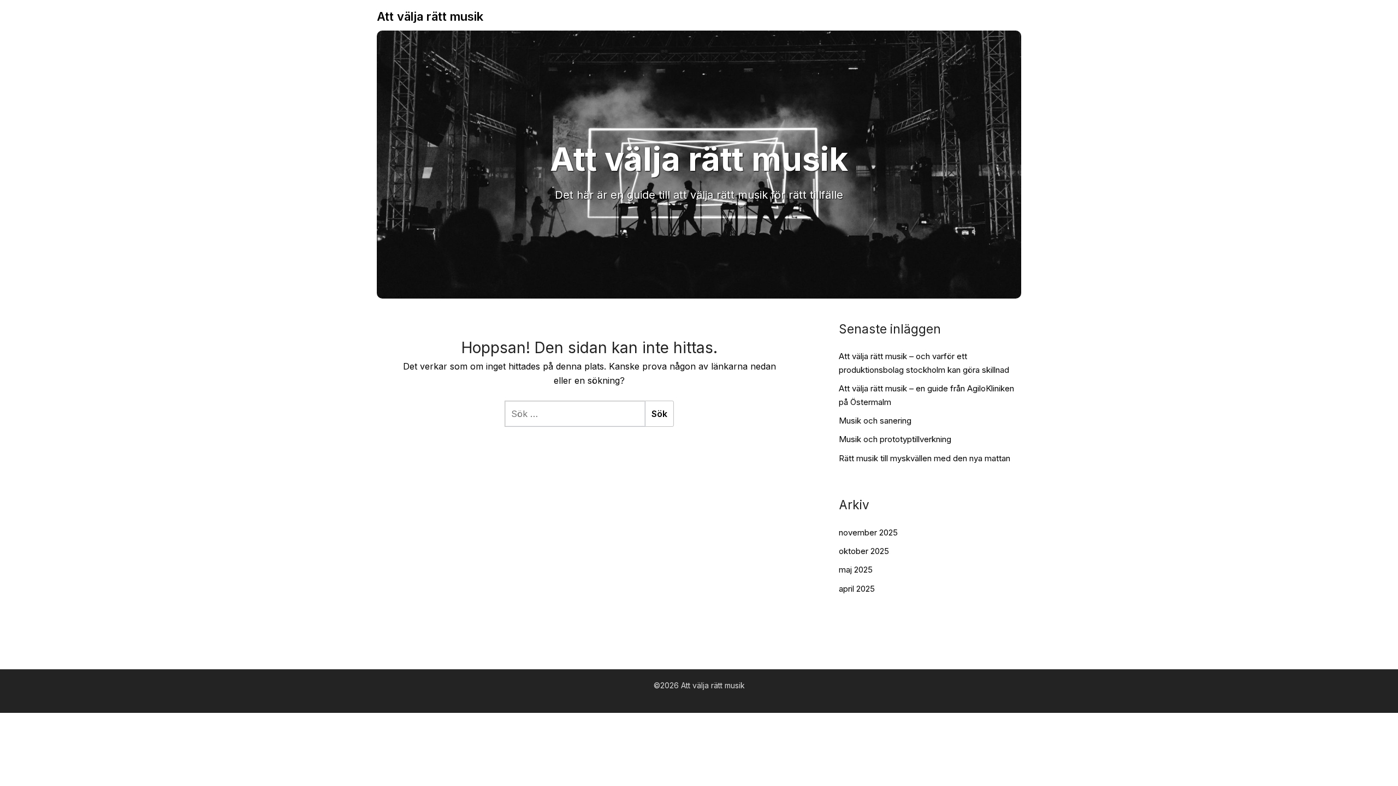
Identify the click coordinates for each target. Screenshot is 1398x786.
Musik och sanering (875, 420)
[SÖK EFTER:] (575, 414)
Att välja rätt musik (430, 16)
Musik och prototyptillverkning (895, 439)
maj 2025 (856, 569)
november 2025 (868, 532)
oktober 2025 (864, 551)
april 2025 (857, 588)
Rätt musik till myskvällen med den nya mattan (924, 458)
